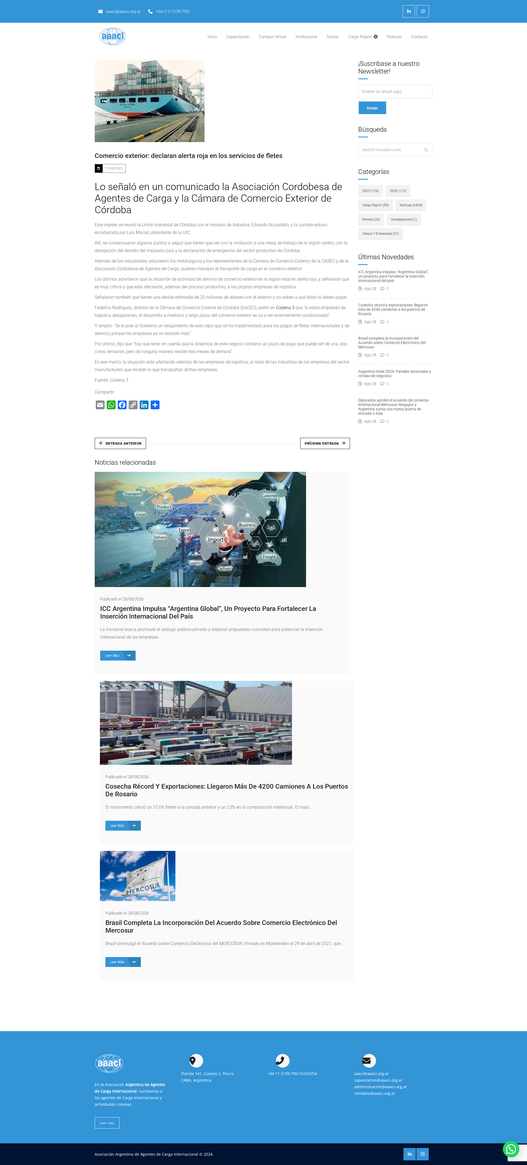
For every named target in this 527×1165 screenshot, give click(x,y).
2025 (370, 191)
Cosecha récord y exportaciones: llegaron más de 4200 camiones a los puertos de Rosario (393, 309)
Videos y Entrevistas (380, 234)
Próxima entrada (322, 443)
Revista (371, 219)
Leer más (107, 1123)
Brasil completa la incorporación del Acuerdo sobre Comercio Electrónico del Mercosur (391, 342)
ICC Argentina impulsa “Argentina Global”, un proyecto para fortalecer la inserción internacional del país (393, 276)
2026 (398, 191)
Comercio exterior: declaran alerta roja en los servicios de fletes (188, 156)
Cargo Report (375, 205)
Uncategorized (404, 219)
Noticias (411, 205)
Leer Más (112, 656)
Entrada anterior (124, 443)
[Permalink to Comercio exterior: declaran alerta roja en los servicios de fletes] (149, 101)
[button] (511, 1149)
